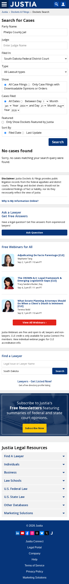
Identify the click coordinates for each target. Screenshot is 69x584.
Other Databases (16, 505)
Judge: (5, 40)
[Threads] (37, 533)
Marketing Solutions (18, 513)
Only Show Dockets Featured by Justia (30, 122)
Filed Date (15, 132)
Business (10, 472)
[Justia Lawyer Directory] (52, 533)
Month (54, 101)
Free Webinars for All (17, 247)
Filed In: (6, 53)
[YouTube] (22, 533)
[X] (47, 533)
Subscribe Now (34, 428)
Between (30, 101)
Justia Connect (34, 541)
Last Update (34, 132)
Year (15, 105)
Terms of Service (34, 565)
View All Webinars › (35, 322)
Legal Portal (34, 547)
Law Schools (12, 480)
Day (39, 101)
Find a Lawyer (12, 356)
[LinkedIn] (18, 533)
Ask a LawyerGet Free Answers (15, 214)
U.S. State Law (14, 497)
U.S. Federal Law (15, 489)
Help (34, 559)
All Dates (14, 101)
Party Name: (9, 26)
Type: (5, 66)
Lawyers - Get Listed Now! (35, 381)
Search (58, 142)
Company (34, 553)
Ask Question (34, 232)
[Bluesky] (42, 533)
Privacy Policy (34, 571)
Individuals (11, 464)
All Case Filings (18, 84)
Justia (39, 525)
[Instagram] (32, 533)
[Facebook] (27, 533)
